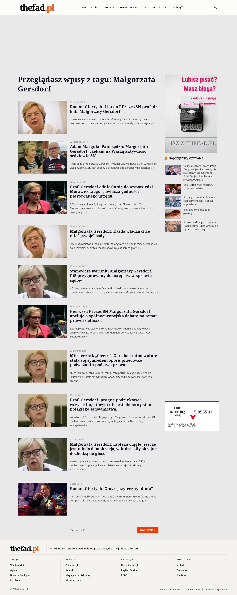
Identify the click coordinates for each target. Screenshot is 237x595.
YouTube (181, 575)
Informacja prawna (216, 589)
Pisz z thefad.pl (129, 565)
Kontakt (70, 570)
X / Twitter (182, 565)
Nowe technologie (133, 7)
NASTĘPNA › (147, 530)
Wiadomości (90, 7)
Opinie (109, 7)
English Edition (129, 570)
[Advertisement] (118, 41)
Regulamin (194, 589)
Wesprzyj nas (73, 580)
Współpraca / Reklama (78, 575)
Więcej (176, 7)
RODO (124, 575)
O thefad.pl (72, 565)
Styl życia (159, 7)
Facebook (182, 570)
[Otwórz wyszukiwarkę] (213, 7)
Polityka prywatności (170, 589)
